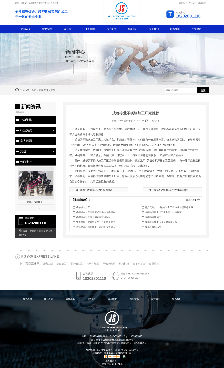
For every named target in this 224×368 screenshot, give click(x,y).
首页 (34, 90)
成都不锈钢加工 (54, 202)
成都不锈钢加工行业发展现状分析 (171, 190)
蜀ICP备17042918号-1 (126, 350)
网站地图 (183, 3)
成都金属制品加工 (154, 227)
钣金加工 (68, 28)
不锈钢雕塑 (109, 263)
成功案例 (111, 28)
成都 (120, 364)
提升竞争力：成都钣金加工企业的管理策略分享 (169, 207)
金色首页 (27, 299)
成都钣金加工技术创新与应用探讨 (93, 217)
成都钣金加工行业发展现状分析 (161, 222)
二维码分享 (155, 121)
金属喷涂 (154, 263)
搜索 (203, 90)
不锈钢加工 (76, 263)
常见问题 (26, 140)
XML (103, 350)
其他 (53, 90)
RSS (98, 350)
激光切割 (47, 28)
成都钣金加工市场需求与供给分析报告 (95, 212)
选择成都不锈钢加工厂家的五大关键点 (95, 227)
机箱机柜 (124, 263)
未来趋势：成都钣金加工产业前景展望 (95, 222)
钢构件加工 (93, 263)
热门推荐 (26, 161)
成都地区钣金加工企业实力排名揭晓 (163, 212)
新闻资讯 (132, 28)
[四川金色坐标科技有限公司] (121, 22)
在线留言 (192, 3)
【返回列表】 (190, 200)
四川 (114, 364)
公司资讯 (26, 120)
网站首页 (26, 28)
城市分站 (106, 364)
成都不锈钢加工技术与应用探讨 (96, 190)
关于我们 (154, 28)
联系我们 (202, 3)
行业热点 (26, 130)
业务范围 (90, 28)
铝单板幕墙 (139, 263)
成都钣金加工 (83, 207)
